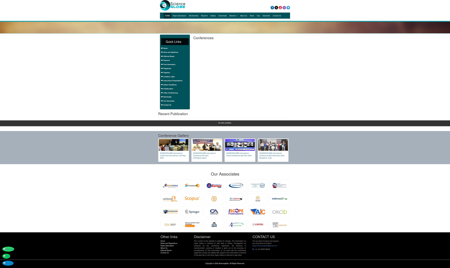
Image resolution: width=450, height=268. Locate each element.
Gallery (213, 15)
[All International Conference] (258, 211)
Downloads (223, 15)
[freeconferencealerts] (279, 185)
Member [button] (233, 15)
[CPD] (258, 185)
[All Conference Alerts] (170, 211)
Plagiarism (167, 68)
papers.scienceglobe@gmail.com (265, 245)
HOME (168, 15)
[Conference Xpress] (279, 198)
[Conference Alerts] (170, 198)
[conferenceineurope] (214, 185)
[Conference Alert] (214, 211)
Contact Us (277, 15)
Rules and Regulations (169, 243)
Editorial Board (168, 56)
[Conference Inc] (236, 224)
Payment (204, 15)
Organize (166, 72)
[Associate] (170, 185)
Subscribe (266, 15)
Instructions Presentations (172, 80)
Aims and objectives (170, 52)
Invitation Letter (169, 76)
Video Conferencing (170, 93)
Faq (258, 15)
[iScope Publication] (236, 211)
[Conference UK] (236, 185)
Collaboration (168, 89)
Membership (193, 15)
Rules (252, 15)
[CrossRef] (192, 185)
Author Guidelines (170, 85)
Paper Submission (179, 15)
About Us (243, 15)
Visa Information (169, 64)
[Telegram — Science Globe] (288, 7)
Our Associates (168, 101)
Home (165, 48)
